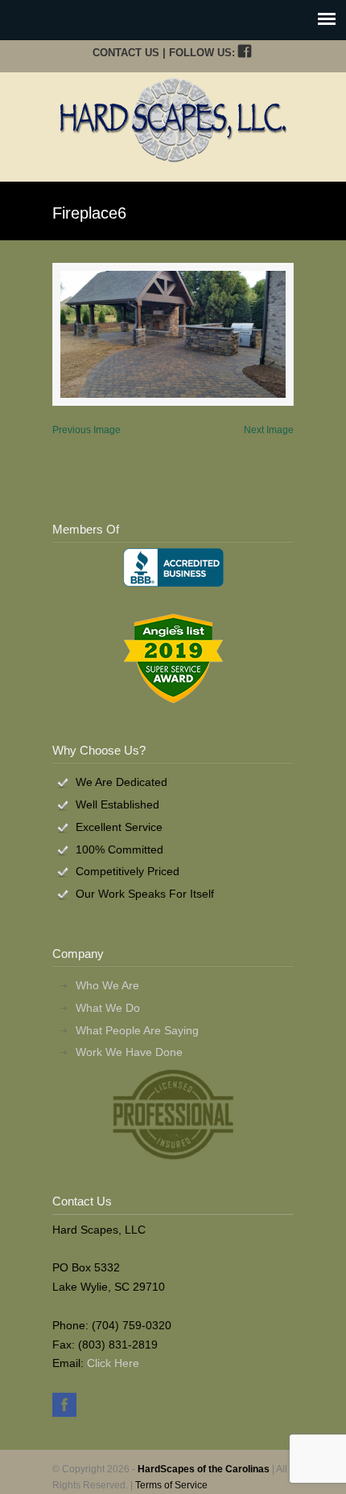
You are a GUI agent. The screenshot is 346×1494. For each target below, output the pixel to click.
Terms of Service (171, 1485)
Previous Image (86, 430)
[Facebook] (244, 53)
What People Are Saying (137, 1030)
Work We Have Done (129, 1052)
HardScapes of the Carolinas (204, 1469)
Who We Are (107, 985)
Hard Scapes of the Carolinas (173, 119)
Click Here (113, 1363)
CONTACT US (126, 53)
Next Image (269, 430)
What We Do (108, 1007)
